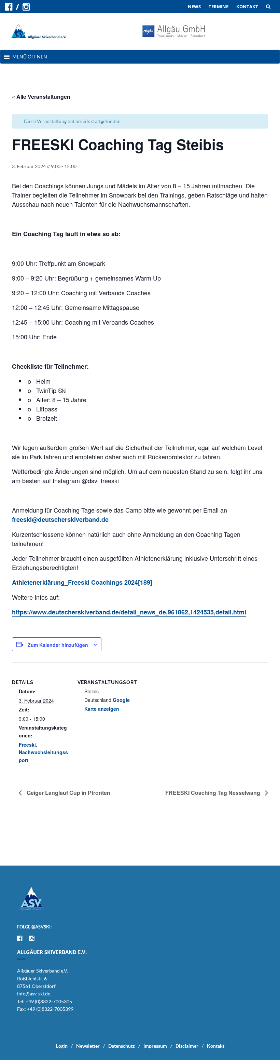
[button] (29, 57)
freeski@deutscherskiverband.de (60, 519)
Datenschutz (121, 1046)
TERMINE (218, 6)
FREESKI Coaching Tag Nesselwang (213, 793)
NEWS (194, 6)
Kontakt (215, 1046)
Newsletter (88, 1046)
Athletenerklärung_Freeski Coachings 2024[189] (82, 582)
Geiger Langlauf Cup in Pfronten (67, 793)
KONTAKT (247, 6)
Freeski (27, 744)
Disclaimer (187, 1046)
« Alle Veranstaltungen (41, 96)
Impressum (155, 1046)
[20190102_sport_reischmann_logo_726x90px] (174, 30)
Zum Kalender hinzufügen (58, 644)
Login (62, 1046)
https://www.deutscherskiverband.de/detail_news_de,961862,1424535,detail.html (129, 612)
